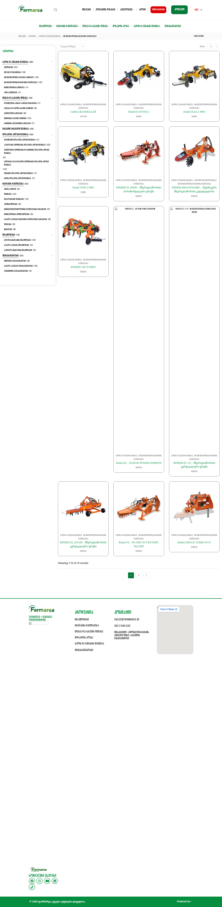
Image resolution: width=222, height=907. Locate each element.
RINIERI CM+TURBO (83, 267)
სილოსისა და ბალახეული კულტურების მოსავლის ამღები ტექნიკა (26, 163)
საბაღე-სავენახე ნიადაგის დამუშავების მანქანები (25, 219)
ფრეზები (7, 224)
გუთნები (7, 194)
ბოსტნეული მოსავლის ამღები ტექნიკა (19, 140)
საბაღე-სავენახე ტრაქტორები (16, 245)
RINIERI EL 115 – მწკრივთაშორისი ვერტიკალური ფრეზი (194, 465)
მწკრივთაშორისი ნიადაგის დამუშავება (194, 184)
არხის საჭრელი (10, 189)
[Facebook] (32, 881)
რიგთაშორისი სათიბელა (14, 87)
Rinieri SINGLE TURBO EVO (194, 542)
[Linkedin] (55, 881)
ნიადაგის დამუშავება (67, 26)
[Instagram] (39, 881)
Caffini (83, 116)
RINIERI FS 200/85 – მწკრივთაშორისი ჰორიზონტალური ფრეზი (138, 189)
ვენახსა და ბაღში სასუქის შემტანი (18, 108)
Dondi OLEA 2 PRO (194, 111)
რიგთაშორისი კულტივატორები (16, 214)
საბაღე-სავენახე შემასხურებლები (18, 266)
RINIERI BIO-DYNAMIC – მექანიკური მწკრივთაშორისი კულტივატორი (194, 189)
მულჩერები (8, 67)
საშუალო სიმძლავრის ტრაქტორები (18, 250)
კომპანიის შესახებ (105, 9)
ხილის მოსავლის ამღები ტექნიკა (17, 178)
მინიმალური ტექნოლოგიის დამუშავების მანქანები (25, 209)
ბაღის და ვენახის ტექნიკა (147, 26)
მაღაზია (32, 36)
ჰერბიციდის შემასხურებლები (16, 271)
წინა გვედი (199, 36)
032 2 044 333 (122, 626)
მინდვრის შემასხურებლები (15, 261)
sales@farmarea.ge (126, 619)
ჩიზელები (8, 229)
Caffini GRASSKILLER (83, 111)
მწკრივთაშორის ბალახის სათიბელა (19, 77)
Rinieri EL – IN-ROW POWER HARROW (139, 463)
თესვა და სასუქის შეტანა (95, 26)
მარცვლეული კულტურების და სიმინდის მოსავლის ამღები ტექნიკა (26, 151)
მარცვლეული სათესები (13, 113)
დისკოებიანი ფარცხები (14, 199)
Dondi (138, 116)
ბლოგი (142, 9)
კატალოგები (126, 9)
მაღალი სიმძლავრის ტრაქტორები (17, 240)
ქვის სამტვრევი (10, 92)
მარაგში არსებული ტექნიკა (205, 180)
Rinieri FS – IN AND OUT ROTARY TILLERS (139, 544)
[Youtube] (47, 881)
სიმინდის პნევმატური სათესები (17, 123)
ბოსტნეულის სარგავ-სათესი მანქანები (20, 103)
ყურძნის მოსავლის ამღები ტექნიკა (18, 173)
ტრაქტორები (45, 26)
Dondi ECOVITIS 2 (138, 111)
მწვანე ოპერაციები (12, 72)
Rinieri (139, 196)
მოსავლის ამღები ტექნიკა (15, 134)
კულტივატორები (10, 204)
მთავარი (86, 9)
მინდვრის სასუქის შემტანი (15, 118)
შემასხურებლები (172, 26)
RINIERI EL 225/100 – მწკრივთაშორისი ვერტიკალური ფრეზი (83, 544)
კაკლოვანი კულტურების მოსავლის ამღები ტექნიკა (25, 145)
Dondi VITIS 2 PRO (83, 187)
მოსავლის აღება (121, 26)
